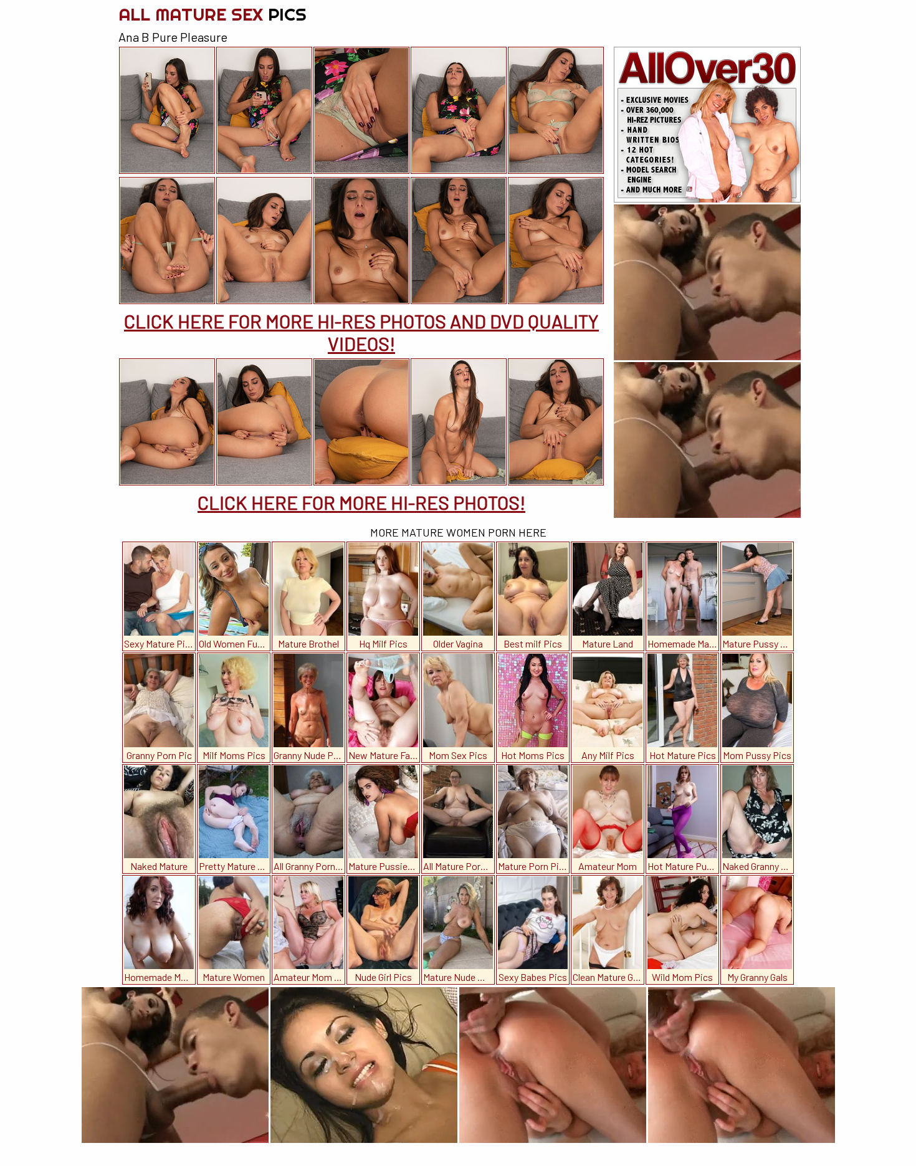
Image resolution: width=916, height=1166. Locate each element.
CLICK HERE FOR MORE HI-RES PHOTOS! (361, 502)
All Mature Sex (212, 14)
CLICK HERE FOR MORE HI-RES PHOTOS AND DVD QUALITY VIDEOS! (361, 332)
